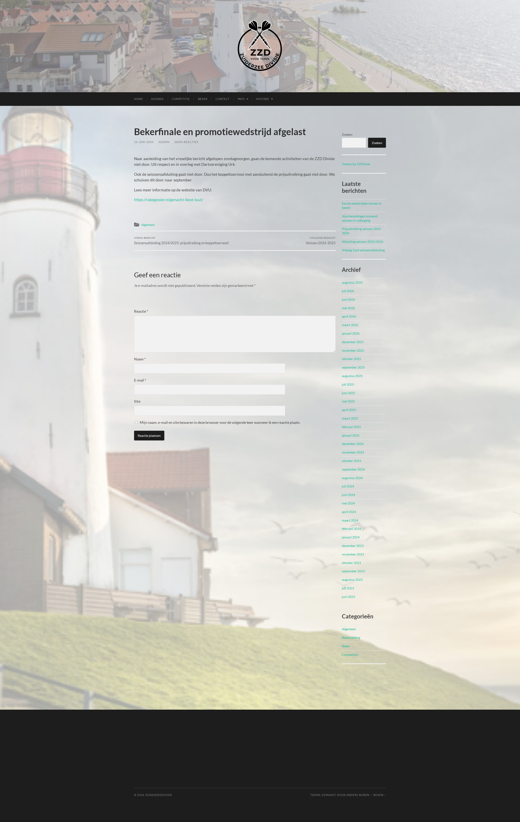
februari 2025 (351, 427)
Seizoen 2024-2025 (321, 240)
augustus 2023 (352, 579)
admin (164, 142)
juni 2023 (348, 597)
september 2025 (353, 367)
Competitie (181, 99)
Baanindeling (351, 637)
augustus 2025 (352, 376)
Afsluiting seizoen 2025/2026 (362, 241)
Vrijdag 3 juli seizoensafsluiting (363, 250)
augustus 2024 (352, 478)
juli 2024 (348, 486)
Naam (140, 359)
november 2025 (353, 350)
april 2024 (349, 512)
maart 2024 (350, 520)
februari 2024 (351, 528)
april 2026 (349, 316)
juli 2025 (348, 384)
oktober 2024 (351, 461)
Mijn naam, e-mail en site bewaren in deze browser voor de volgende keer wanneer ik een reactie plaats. (220, 422)
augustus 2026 (352, 282)
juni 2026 (348, 299)
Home (138, 99)
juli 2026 (348, 291)
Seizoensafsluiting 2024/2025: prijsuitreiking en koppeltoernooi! (181, 240)
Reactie (141, 311)
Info (241, 99)
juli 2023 (348, 588)
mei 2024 (348, 503)
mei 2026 (348, 308)
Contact (223, 99)
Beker (202, 99)
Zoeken (347, 134)
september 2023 (353, 571)
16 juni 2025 (144, 142)
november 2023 (353, 554)
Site (137, 401)
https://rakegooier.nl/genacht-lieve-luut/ (168, 199)
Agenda (157, 99)
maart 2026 (350, 325)
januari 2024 (351, 537)
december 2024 (353, 444)
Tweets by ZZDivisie (356, 164)
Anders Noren (357, 795)
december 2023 (353, 546)
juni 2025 (348, 393)
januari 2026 (351, 333)
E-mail (140, 380)
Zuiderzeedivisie (158, 795)
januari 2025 (351, 435)
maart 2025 (350, 418)
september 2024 (353, 469)
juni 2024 (348, 495)
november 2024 (353, 452)
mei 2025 (348, 401)
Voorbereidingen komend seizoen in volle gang (359, 218)
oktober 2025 (351, 359)
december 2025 (353, 342)
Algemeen (148, 225)
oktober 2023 (351, 563)
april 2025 (349, 410)
